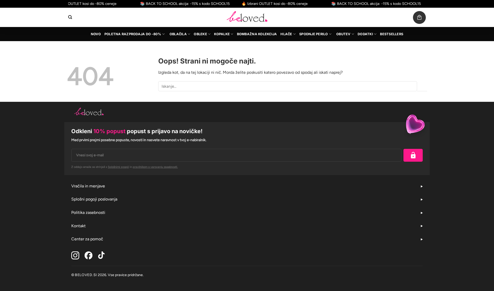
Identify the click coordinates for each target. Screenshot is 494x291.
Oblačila (178, 34)
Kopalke (222, 34)
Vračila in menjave (88, 186)
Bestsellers (391, 34)
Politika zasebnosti (88, 212)
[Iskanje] (70, 17)
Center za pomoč (87, 239)
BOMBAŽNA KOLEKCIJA (257, 34)
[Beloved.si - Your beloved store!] (247, 17)
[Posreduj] (422, 86)
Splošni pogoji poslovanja (94, 199)
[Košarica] (419, 17)
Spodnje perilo (313, 34)
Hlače (286, 34)
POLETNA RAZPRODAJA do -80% (132, 34)
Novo (96, 34)
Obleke (200, 34)
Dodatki (365, 34)
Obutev (343, 34)
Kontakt (78, 225)
